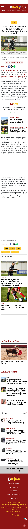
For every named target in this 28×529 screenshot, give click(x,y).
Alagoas (18, 10)
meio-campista (14, 252)
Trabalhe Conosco (13, 483)
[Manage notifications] (24, 525)
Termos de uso (14, 498)
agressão (3, 252)
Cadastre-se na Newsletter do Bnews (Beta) (14, 470)
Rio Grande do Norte (11, 10)
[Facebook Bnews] (10, 515)
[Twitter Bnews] (13, 515)
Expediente (13, 491)
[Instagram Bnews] (15, 515)
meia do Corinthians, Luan (10, 70)
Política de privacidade (14, 494)
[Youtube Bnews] (18, 515)
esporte (18, 248)
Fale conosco (14, 487)
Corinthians (12, 248)
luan (8, 252)
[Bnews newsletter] (14, 62)
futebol (6, 248)
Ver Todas (23, 413)
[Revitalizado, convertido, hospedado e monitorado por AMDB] (25, 519)
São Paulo (23, 10)
